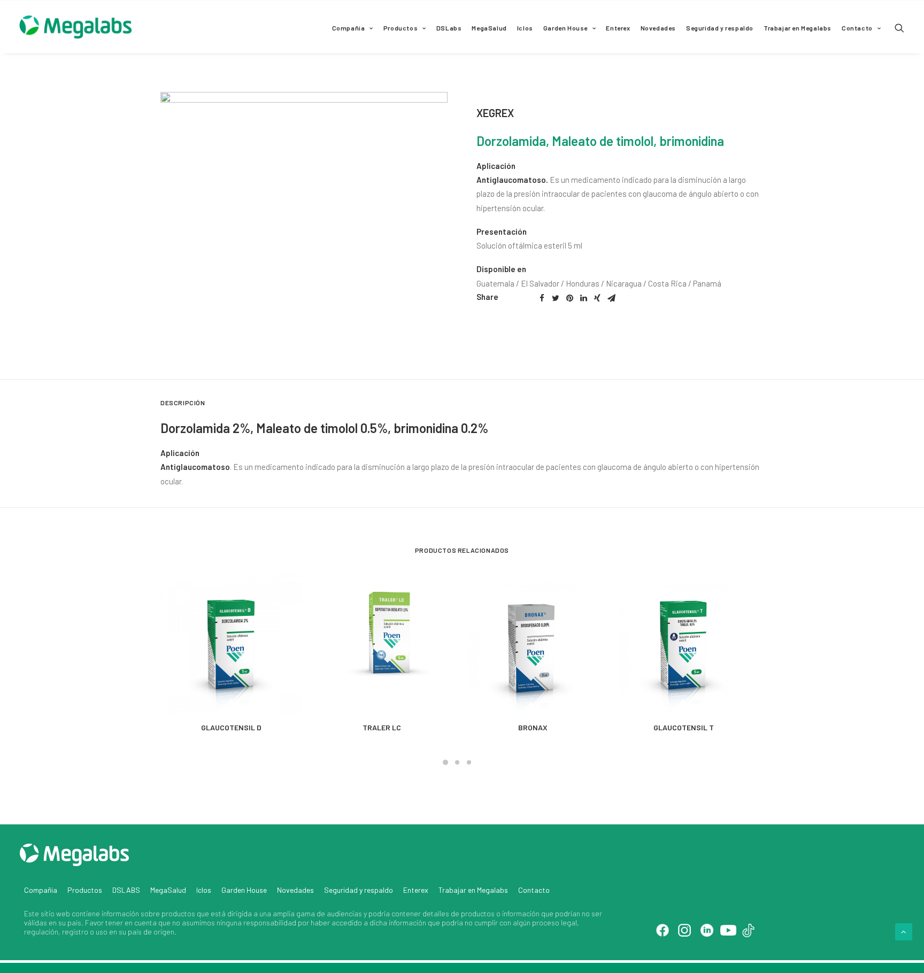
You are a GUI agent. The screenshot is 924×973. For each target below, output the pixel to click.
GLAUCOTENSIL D (231, 727)
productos (178, 913)
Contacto (857, 28)
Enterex (618, 28)
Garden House (565, 28)
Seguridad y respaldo (719, 28)
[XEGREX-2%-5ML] (304, 235)
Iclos (525, 28)
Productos (400, 28)
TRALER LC (382, 727)
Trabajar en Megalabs (797, 28)
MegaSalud (489, 28)
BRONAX (533, 727)
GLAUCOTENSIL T (683, 727)
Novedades (658, 28)
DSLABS (126, 889)
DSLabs (449, 28)
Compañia (348, 28)
